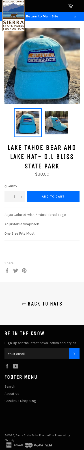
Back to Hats (44, 304)
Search (9, 386)
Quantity (10, 186)
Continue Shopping (20, 401)
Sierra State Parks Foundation (35, 435)
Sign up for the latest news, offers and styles (40, 343)
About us (11, 393)
